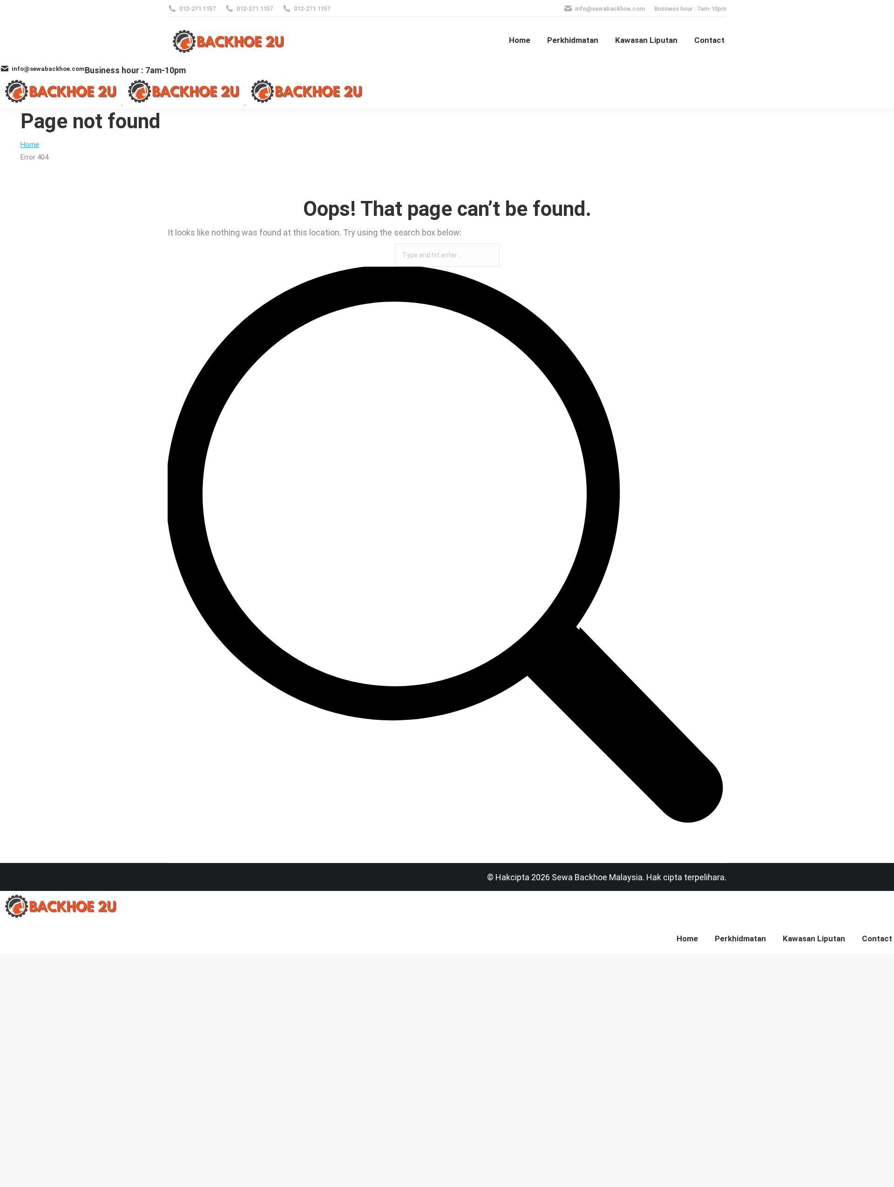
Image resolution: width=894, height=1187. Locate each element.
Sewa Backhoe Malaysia (597, 877)
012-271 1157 (197, 8)
